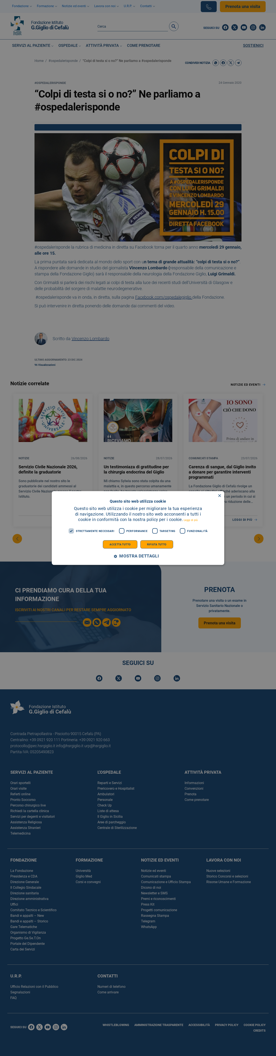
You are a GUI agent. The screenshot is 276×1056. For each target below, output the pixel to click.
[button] (138, 556)
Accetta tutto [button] (120, 544)
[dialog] (138, 528)
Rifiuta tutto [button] (156, 544)
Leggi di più (191, 520)
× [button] (219, 495)
